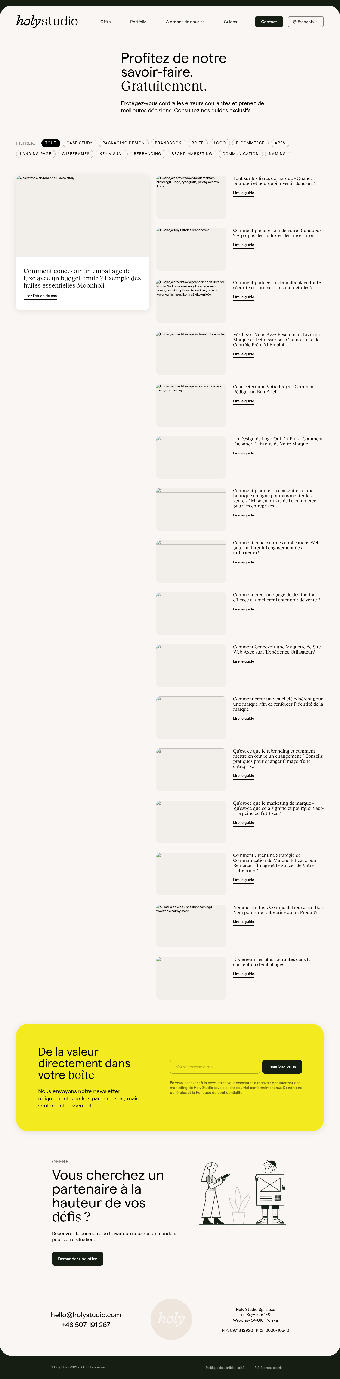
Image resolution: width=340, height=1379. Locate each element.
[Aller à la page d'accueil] (47, 22)
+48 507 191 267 (86, 1325)
